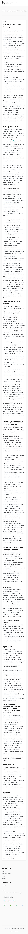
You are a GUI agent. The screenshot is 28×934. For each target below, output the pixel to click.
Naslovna (4, 871)
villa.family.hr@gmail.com (10, 900)
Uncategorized (11, 21)
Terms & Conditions (14, 931)
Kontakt (4, 878)
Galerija (3, 876)
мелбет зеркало (15, 141)
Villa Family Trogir (11, 3)
